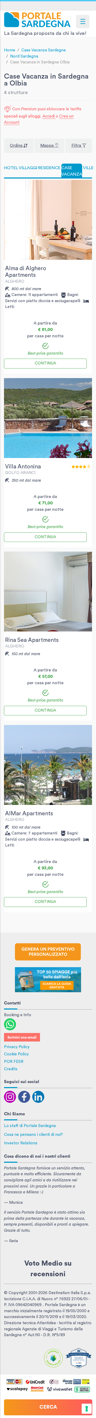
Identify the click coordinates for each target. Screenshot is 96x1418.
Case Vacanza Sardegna (43, 50)
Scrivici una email (22, 1037)
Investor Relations (20, 1143)
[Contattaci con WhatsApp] (10, 1024)
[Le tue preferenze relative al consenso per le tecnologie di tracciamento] (87, 1409)
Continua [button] (45, 363)
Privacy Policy (17, 1047)
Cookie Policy (16, 1054)
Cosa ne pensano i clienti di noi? (33, 1135)
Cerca (48, 1407)
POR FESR (13, 1062)
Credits (10, 1069)
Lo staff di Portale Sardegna (30, 1126)
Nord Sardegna (24, 56)
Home (9, 50)
